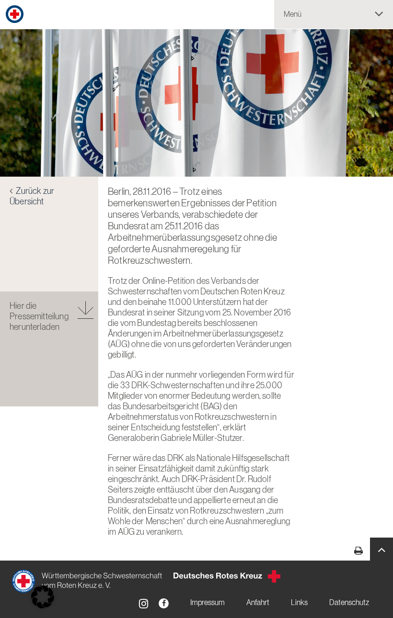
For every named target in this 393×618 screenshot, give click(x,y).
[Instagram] (144, 603)
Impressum (207, 603)
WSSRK (88, 581)
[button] (381, 549)
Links (299, 603)
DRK (226, 576)
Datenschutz (349, 603)
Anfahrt (257, 603)
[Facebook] (164, 603)
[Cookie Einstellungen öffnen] (42, 596)
